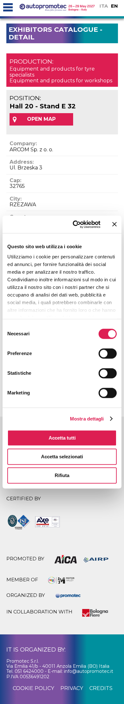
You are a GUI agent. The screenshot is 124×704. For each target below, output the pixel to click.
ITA (104, 6)
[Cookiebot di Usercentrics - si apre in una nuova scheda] (75, 224)
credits (101, 688)
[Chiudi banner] (114, 224)
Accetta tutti (62, 438)
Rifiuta (62, 475)
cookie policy (33, 688)
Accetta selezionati (62, 456)
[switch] (108, 353)
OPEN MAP (41, 119)
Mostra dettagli (87, 418)
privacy (71, 688)
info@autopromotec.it (88, 671)
